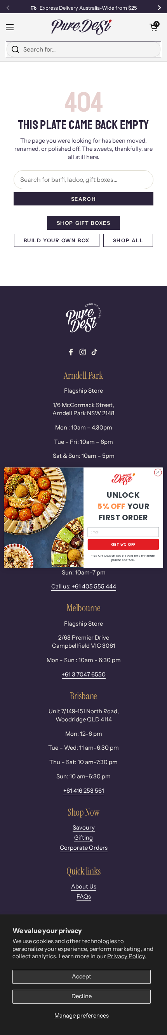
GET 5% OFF (123, 544)
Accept (81, 976)
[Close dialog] (158, 472)
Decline (81, 996)
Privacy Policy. (126, 956)
